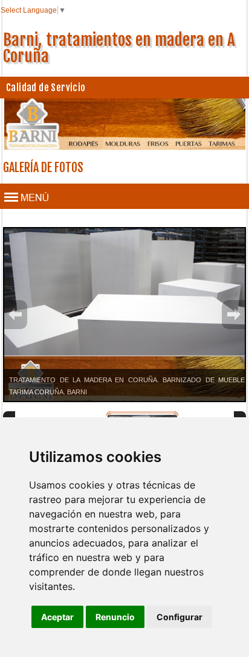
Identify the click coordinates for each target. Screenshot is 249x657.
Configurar (179, 617)
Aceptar (57, 617)
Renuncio (115, 617)
